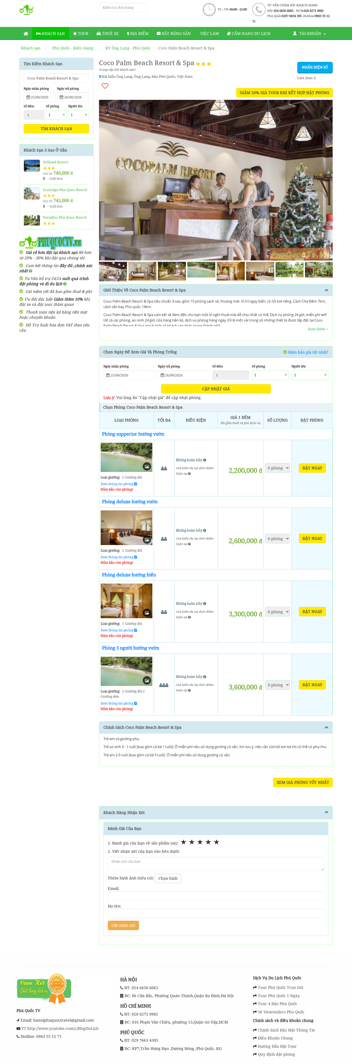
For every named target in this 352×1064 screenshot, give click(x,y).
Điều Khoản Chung (275, 1038)
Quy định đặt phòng (276, 1054)
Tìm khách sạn (56, 128)
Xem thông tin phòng (117, 484)
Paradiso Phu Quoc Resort (65, 217)
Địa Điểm (138, 33)
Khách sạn (53, 33)
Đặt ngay (312, 468)
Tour (82, 33)
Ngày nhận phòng (36, 88)
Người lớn (75, 106)
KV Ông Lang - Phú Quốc (127, 48)
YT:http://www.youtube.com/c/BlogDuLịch (59, 1028)
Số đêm (29, 106)
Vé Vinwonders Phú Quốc (281, 1011)
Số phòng (52, 106)
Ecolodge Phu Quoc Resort (65, 189)
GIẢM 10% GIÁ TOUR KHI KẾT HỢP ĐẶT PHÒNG (284, 92)
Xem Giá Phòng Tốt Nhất (303, 782)
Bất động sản (176, 33)
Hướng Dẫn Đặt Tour (277, 1046)
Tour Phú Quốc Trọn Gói (280, 987)
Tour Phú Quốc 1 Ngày (279, 995)
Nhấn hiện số (315, 67)
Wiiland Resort (55, 162)
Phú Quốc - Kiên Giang (73, 48)
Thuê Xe (110, 33)
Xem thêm (317, 328)
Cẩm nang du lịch (250, 33)
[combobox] (56, 115)
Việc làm (209, 33)
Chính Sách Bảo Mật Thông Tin (286, 1030)
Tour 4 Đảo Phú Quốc (277, 1003)
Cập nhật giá (216, 388)
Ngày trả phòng (68, 88)
